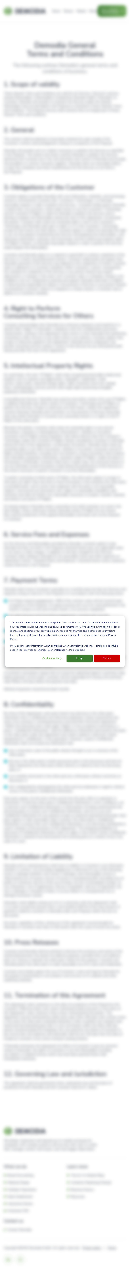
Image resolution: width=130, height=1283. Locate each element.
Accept (79, 658)
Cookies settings (52, 658)
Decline (107, 658)
